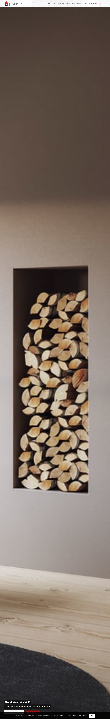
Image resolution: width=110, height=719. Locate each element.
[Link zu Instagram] (105, 3)
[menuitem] (48, 3)
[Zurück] (3, 363)
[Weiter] (106, 363)
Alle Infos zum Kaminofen (14, 712)
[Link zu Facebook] (103, 3)
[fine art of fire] (13, 3)
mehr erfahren (83, 715)
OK (92, 715)
